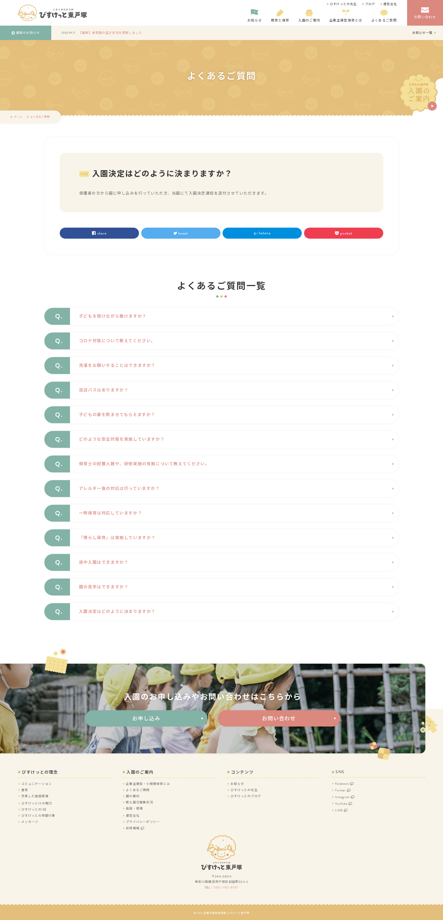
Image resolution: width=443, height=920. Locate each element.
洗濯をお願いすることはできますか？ (117, 365)
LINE (339, 810)
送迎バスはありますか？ (104, 390)
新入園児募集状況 (139, 802)
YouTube (341, 803)
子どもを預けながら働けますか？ (113, 316)
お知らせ (254, 20)
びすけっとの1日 (33, 809)
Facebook (342, 783)
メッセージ (29, 821)
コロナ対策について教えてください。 (117, 341)
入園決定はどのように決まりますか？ (117, 612)
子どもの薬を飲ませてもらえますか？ (117, 415)
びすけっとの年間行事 (38, 815)
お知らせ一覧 (422, 33)
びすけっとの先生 (343, 4)
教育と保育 (280, 20)
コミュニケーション (36, 783)
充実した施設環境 (34, 796)
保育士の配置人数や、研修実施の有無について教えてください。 (144, 464)
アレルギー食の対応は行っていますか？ (119, 489)
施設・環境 (134, 808)
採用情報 (132, 828)
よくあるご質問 (384, 20)
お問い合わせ (425, 17)
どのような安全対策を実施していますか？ (122, 439)
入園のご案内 (309, 20)
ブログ (370, 4)
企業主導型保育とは (345, 20)
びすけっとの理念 (40, 772)
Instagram (342, 796)
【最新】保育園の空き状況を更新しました (110, 33)
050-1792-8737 (226, 887)
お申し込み (146, 718)
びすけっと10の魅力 (36, 803)
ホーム (18, 117)
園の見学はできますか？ (104, 587)
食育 (24, 790)
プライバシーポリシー (143, 821)
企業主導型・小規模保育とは (148, 783)
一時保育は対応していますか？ (110, 513)
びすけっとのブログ (245, 796)
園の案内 (132, 796)
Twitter (340, 790)
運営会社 (390, 4)
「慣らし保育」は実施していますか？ (117, 538)
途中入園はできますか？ (104, 562)
